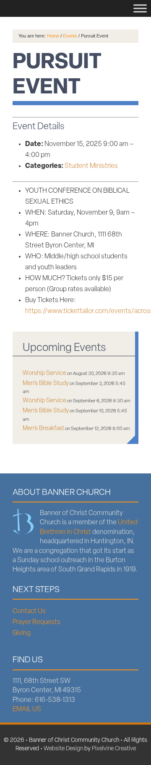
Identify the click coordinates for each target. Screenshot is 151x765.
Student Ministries (91, 166)
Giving (22, 633)
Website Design (63, 749)
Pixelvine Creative (114, 749)
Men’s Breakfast (43, 428)
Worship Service (44, 373)
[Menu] (140, 8)
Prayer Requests (36, 622)
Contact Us (29, 611)
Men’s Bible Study (46, 383)
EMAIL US (27, 709)
